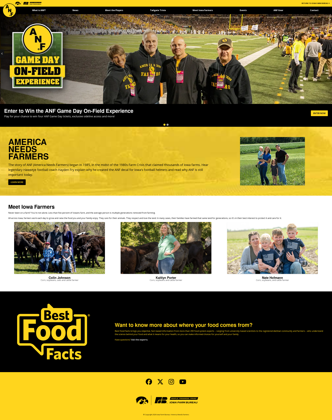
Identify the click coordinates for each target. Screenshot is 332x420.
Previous (2, 53)
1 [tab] (164, 125)
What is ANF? (39, 10)
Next (330, 53)
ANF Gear (278, 10)
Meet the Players (114, 10)
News (75, 10)
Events (243, 10)
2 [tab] (168, 125)
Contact (314, 10)
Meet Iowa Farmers (203, 10)
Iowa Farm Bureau (163, 415)
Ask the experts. (139, 339)
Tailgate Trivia (158, 10)
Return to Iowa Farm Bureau (315, 3)
